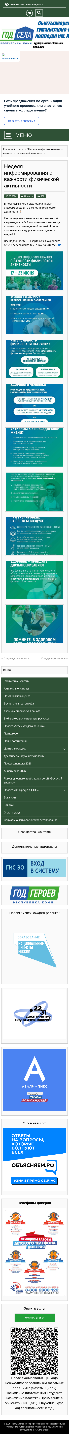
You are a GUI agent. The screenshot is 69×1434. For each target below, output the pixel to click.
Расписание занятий (16, 681)
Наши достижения (15, 741)
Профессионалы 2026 (17, 763)
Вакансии (10, 797)
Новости (28, 196)
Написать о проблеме (21, 120)
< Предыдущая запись (15, 658)
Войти (7, 670)
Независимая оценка (17, 696)
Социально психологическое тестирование (30, 820)
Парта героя (11, 733)
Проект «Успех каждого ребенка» (24, 726)
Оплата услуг (12, 812)
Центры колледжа (15, 748)
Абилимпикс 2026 (15, 771)
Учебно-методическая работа (22, 711)
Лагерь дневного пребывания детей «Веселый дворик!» (33, 780)
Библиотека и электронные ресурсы (26, 718)
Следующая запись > (54, 658)
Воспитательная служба (19, 703)
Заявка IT (10, 805)
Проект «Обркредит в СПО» (21, 790)
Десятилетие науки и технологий (24, 756)
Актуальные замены (16, 688)
